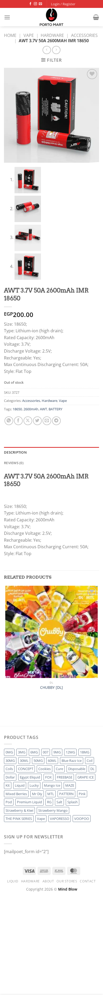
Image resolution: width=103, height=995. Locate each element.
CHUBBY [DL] (51, 687)
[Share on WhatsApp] (8, 420)
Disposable (76, 768)
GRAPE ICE (85, 777)
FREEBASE (64, 777)
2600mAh (31, 409)
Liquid (20, 785)
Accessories (84, 35)
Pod (9, 802)
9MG (57, 752)
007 (45, 752)
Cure (59, 768)
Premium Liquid (29, 802)
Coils (9, 768)
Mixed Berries (16, 793)
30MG (10, 760)
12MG (70, 752)
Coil (89, 760)
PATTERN (66, 793)
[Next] (21, 717)
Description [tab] (15, 452)
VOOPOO (81, 818)
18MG (84, 752)
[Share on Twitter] (37, 420)
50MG (38, 760)
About (48, 881)
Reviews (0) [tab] (14, 462)
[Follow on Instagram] (35, 4)
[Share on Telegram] (56, 420)
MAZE (69, 785)
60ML (52, 760)
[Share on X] (28, 420)
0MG (9, 752)
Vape (29, 35)
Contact (88, 881)
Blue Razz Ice (72, 760)
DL (92, 768)
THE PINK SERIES (19, 818)
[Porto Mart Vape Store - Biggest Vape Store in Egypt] (51, 17)
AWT (43, 409)
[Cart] (96, 17)
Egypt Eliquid (30, 777)
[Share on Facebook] (18, 420)
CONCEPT (25, 768)
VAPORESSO (59, 818)
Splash (72, 802)
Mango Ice (52, 785)
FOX (48, 777)
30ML (24, 760)
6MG (34, 752)
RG (49, 802)
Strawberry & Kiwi (19, 810)
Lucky (34, 785)
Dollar (10, 777)
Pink (82, 793)
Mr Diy (37, 793)
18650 (17, 409)
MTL (50, 793)
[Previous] (6, 717)
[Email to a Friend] (47, 420)
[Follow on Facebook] (30, 4)
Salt (59, 802)
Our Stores (67, 881)
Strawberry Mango (53, 810)
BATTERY (55, 409)
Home (10, 35)
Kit (8, 785)
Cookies (44, 768)
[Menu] (7, 17)
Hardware (52, 35)
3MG (21, 752)
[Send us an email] (40, 4)
